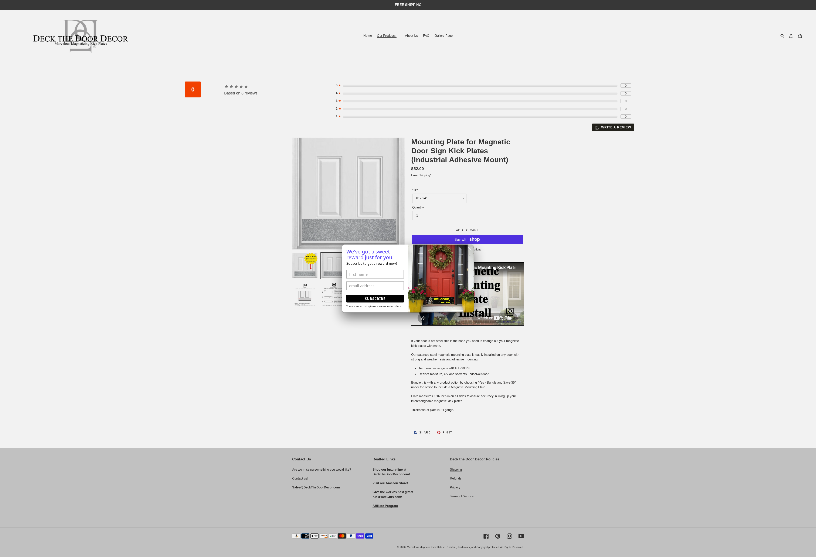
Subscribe (375, 298)
